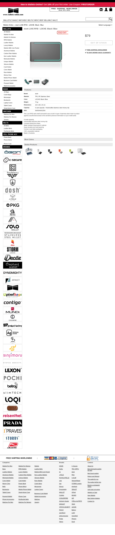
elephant (74, 486)
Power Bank (7, 137)
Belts (5, 123)
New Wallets (91, 495)
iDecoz (61, 486)
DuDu (61, 469)
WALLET (62, 492)
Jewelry (6, 119)
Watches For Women (10, 117)
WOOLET (62, 504)
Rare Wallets (8, 72)
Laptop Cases (8, 103)
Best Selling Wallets (94, 498)
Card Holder (7, 67)
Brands (6, 147)
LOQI (73, 513)
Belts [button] (30, 20)
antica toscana (63, 516)
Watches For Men (9, 114)
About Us (90, 466)
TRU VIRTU (75, 469)
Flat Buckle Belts (9, 131)
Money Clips (7, 75)
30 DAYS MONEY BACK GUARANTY (99, 52)
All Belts (6, 126)
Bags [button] (14, 20)
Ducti (73, 522)
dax (60, 483)
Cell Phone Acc (10, 134)
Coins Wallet (8, 69)
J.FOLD (61, 475)
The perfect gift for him (94, 482)
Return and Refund (93, 476)
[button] (27, 53)
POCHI (61, 510)
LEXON (74, 507)
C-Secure (74, 466)
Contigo (61, 495)
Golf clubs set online (94, 489)
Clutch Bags (7, 94)
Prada (61, 519)
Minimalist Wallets (9, 59)
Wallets (7, 29)
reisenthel (75, 516)
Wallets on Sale (92, 492)
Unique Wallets (8, 61)
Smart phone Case (9, 108)
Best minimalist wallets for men (94, 469)
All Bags (6, 92)
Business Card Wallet (10, 80)
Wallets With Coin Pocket (11, 48)
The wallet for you (93, 479)
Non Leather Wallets (10, 56)
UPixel (74, 492)
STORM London (77, 483)
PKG (73, 475)
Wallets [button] (7, 20)
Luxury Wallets (8, 45)
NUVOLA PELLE (64, 478)
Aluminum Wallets (9, 51)
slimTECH (62, 513)
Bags (5, 89)
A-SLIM (74, 478)
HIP (73, 498)
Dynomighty (62, 489)
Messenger (7, 97)
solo (60, 481)
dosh (36, 93)
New (36, 20)
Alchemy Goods (64, 501)
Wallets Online (8, 25)
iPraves (74, 519)
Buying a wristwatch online (94, 485)
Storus (61, 522)
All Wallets (7, 32)
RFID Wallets (8, 40)
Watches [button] (22, 20)
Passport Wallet (8, 83)
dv (60, 472)
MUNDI (74, 495)
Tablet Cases (8, 105)
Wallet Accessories (9, 86)
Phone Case (7, 144)
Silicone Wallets (9, 64)
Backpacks (7, 100)
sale (54, 20)
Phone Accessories (8, 499)
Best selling (45, 20)
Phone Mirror (8, 140)
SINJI (73, 504)
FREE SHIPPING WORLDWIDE (97, 50)
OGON (61, 466)
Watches (7, 111)
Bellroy (74, 510)
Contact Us (91, 501)
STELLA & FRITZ (77, 501)
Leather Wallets (8, 42)
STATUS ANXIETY (64, 507)
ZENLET (74, 489)
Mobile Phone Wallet (10, 78)
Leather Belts (8, 128)
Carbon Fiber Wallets (10, 53)
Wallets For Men (9, 34)
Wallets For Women (10, 37)
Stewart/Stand (76, 481)
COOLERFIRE (63, 498)
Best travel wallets (93, 473)
